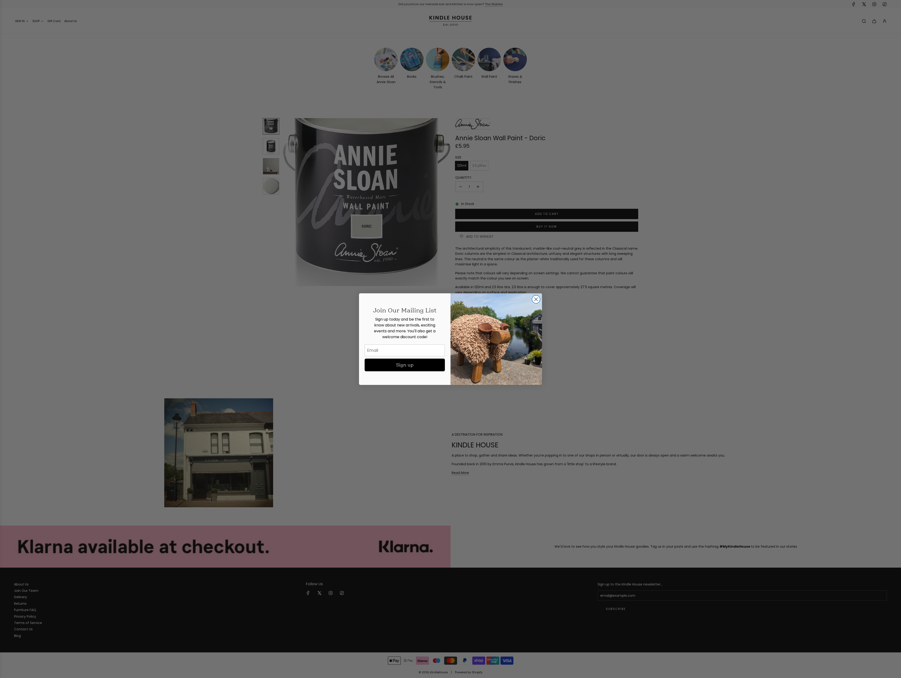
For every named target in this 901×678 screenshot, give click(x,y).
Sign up (405, 365)
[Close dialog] (536, 299)
